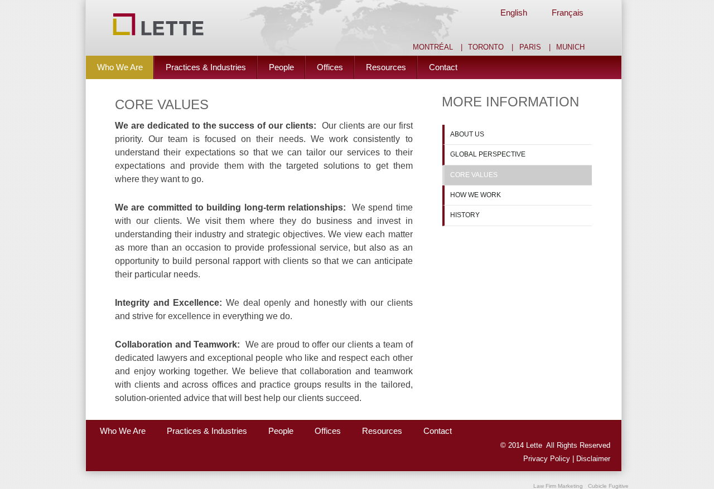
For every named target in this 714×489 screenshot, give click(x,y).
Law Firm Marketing (558, 486)
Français (567, 12)
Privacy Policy (547, 459)
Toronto (486, 47)
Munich (570, 47)
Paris (530, 47)
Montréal (433, 47)
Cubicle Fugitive (608, 486)
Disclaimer (593, 459)
